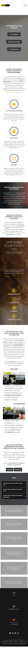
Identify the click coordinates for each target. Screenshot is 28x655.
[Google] (15, 633)
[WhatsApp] (18, 633)
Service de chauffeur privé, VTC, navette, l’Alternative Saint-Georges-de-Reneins (14, 553)
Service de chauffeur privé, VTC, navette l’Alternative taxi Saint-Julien (14, 538)
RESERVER (9, 469)
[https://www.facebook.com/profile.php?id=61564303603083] (10, 633)
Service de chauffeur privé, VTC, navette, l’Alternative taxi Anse (14, 582)
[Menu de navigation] (25, 5)
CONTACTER (18, 469)
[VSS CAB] (5, 5)
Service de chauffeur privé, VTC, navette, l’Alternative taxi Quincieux (14, 568)
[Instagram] (13, 633)
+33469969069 (14, 624)
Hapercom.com (21, 643)
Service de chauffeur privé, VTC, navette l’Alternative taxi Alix (14, 524)
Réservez (6, 463)
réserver (13, 193)
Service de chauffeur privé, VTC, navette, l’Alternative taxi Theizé (14, 510)
